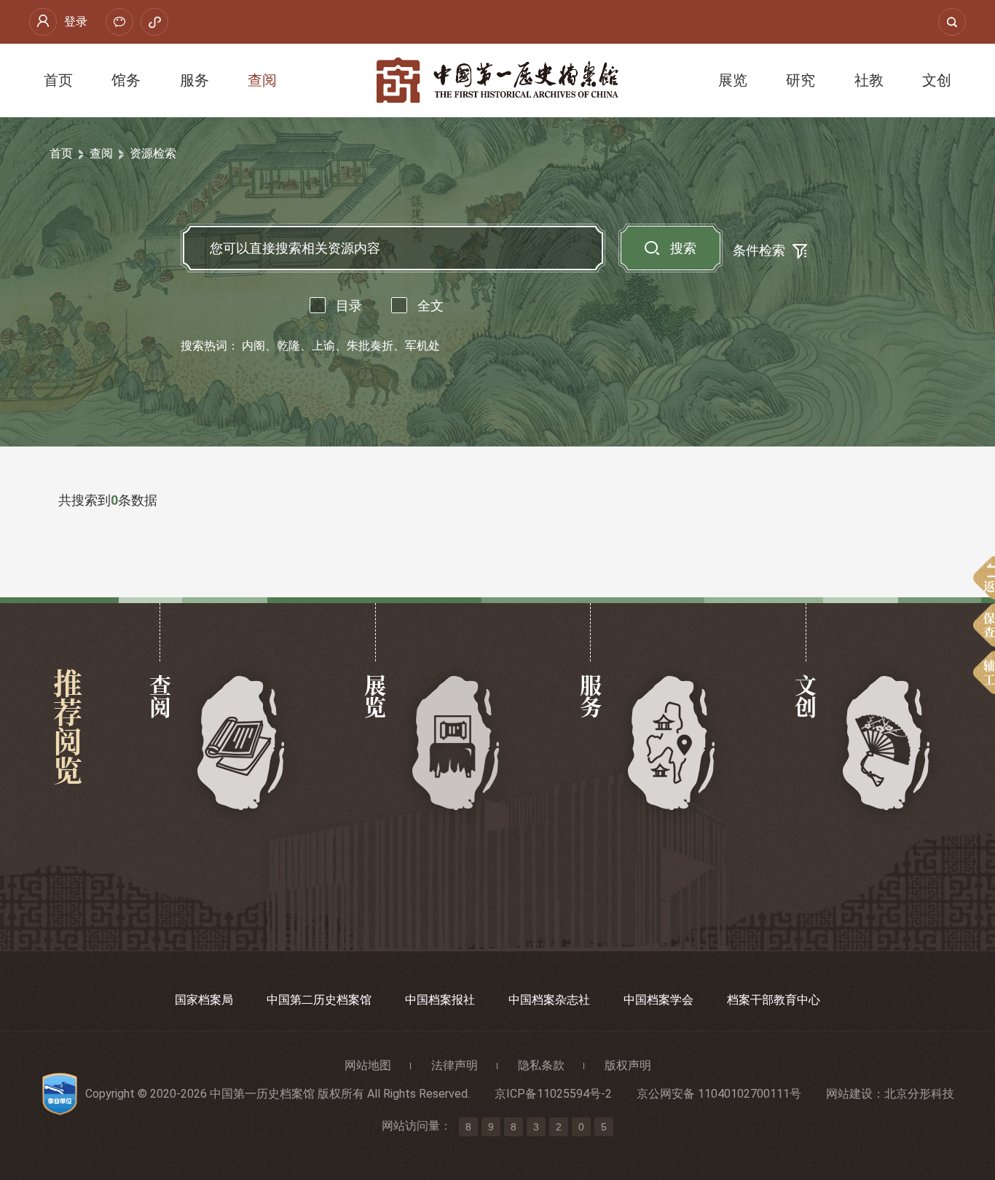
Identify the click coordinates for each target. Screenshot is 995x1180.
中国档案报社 (440, 1000)
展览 (732, 80)
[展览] (456, 743)
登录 (75, 21)
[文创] (886, 743)
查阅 (262, 80)
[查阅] (241, 743)
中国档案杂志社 (549, 1000)
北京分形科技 (919, 1094)
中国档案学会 (658, 1000)
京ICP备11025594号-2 (553, 1094)
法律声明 (454, 1065)
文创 (936, 80)
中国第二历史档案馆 (319, 1000)
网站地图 (368, 1065)
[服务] (672, 743)
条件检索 (759, 250)
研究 (800, 80)
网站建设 (849, 1094)
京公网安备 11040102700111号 (719, 1094)
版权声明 (628, 1065)
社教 (869, 80)
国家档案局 (204, 1000)
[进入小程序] (154, 22)
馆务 (126, 80)
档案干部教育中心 (773, 1000)
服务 (194, 80)
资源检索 (153, 153)
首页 (58, 80)
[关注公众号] (119, 22)
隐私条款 (541, 1065)
